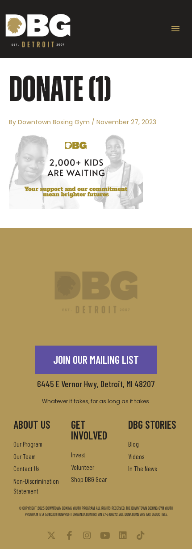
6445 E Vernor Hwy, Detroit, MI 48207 (96, 383)
